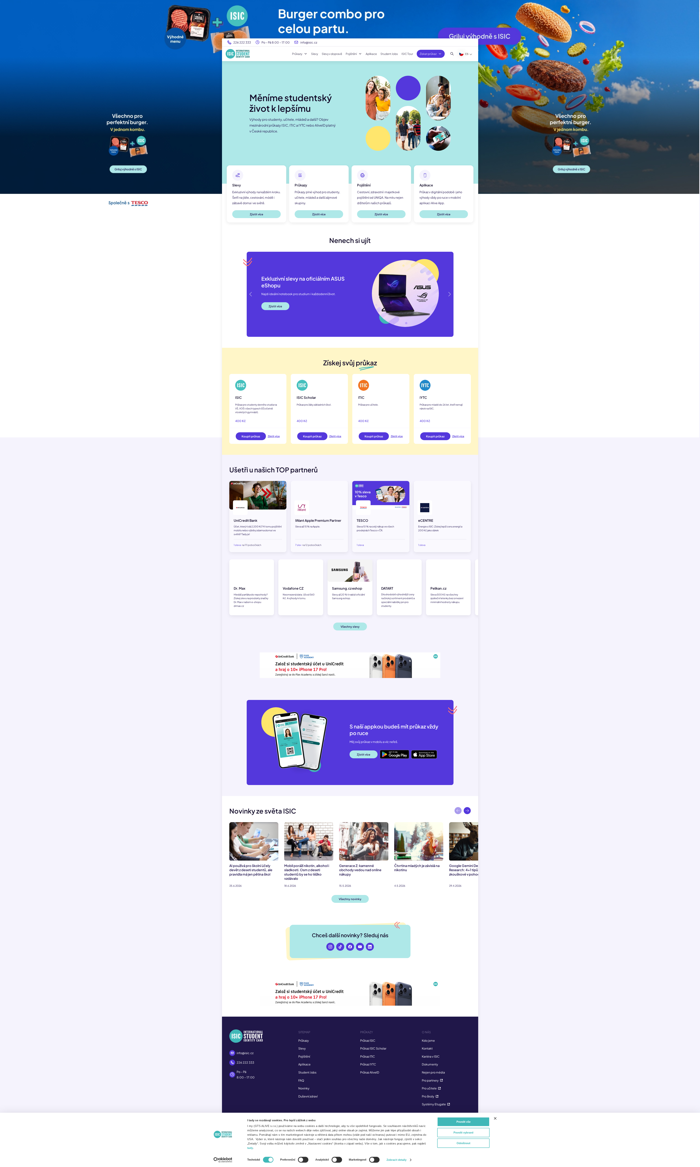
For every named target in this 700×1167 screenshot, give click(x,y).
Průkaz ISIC (367, 1040)
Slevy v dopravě (332, 53)
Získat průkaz (428, 53)
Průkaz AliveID (369, 1072)
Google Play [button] (388, 751)
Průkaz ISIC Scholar (373, 1048)
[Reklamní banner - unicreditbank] (350, 665)
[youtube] (360, 947)
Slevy (314, 53)
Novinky (303, 1088)
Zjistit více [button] (256, 214)
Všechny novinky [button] (350, 899)
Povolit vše (463, 1121)
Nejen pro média (433, 1072)
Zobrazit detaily (397, 1159)
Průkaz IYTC (368, 1064)
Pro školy (428, 1096)
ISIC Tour (407, 53)
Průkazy (297, 53)
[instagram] (330, 947)
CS (466, 53)
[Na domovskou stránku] (238, 53)
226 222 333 (242, 42)
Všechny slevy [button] (350, 626)
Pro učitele (429, 1088)
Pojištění (351, 53)
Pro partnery (430, 1080)
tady (250, 1147)
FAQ (301, 1080)
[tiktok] (340, 947)
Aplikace (371, 53)
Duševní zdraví (308, 1096)
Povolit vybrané (463, 1132)
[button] (449, 294)
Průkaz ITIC (367, 1056)
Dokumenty (430, 1064)
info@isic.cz (308, 42)
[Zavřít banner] (495, 1118)
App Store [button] (418, 751)
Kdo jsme (428, 1040)
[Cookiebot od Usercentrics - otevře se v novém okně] (223, 1160)
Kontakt (427, 1048)
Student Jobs (389, 53)
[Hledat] (452, 54)
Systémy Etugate (434, 1104)
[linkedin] (370, 947)
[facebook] (350, 947)
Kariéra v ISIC (431, 1056)
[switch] (303, 1160)
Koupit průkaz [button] (251, 436)
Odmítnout (463, 1143)
